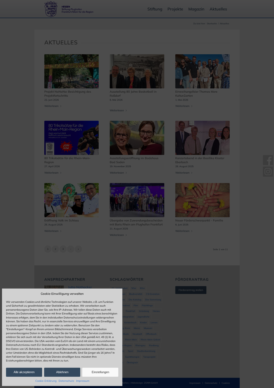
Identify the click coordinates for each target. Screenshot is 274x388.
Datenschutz (66, 380)
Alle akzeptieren (24, 372)
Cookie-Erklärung (46, 380)
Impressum (82, 380)
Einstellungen (100, 372)
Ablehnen (62, 372)
